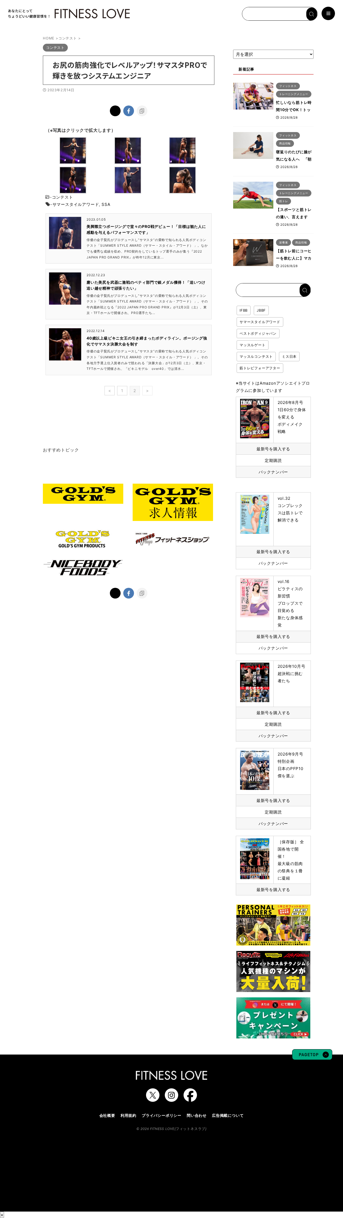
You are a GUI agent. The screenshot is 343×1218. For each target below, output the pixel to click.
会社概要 (107, 1115)
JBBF (261, 310)
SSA (106, 204)
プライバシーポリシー (161, 1115)
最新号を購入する (273, 448)
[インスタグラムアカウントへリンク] (171, 1099)
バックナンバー (273, 472)
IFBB (244, 310)
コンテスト (62, 197)
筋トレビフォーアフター (260, 368)
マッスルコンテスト (256, 356)
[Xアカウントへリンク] (152, 1099)
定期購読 (273, 460)
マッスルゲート (253, 345)
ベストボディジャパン (258, 333)
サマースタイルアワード (76, 204)
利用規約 (128, 1115)
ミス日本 (289, 356)
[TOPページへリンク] (68, 14)
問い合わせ (197, 1115)
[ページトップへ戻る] (312, 1057)
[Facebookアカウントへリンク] (190, 1099)
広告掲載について (228, 1115)
